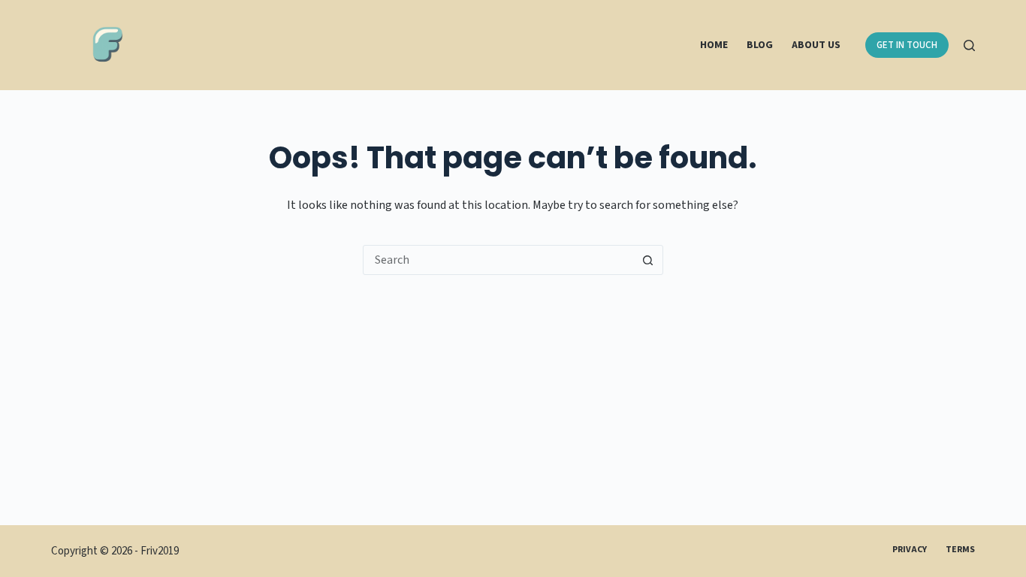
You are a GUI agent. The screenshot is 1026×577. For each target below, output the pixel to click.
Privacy (909, 550)
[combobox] (499, 260)
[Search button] (648, 260)
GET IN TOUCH (907, 45)
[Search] (969, 45)
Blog (760, 45)
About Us (816, 45)
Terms (960, 550)
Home (714, 45)
